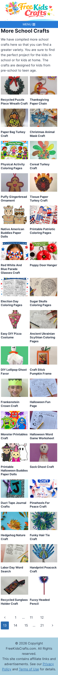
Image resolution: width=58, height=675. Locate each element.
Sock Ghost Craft (42, 466)
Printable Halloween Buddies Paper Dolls (14, 470)
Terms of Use (29, 669)
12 (42, 617)
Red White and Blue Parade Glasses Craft (11, 268)
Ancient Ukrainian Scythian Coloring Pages (42, 337)
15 (26, 625)
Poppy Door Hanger (43, 265)
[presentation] (14, 85)
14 (15, 625)
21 (42, 625)
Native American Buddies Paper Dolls (12, 232)
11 (31, 617)
